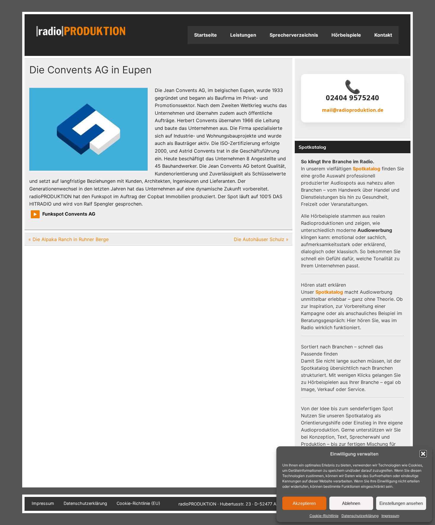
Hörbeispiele (346, 35)
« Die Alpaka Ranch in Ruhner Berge (68, 239)
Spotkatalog (366, 169)
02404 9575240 (352, 97)
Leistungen (243, 35)
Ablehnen (351, 503)
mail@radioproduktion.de (352, 110)
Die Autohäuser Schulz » (261, 239)
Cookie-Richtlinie (324, 515)
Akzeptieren (304, 503)
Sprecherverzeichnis (294, 35)
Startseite (205, 35)
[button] (423, 454)
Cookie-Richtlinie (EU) (138, 503)
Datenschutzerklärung (359, 515)
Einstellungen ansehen (401, 503)
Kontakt (383, 35)
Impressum (390, 515)
